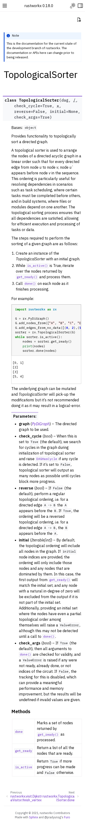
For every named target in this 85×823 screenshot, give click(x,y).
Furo (67, 817)
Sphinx (33, 817)
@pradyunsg (52, 817)
